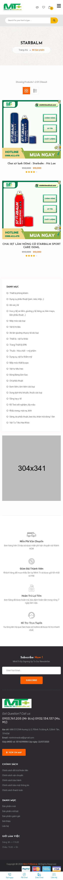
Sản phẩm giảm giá (11, 816)
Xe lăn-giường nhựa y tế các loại (24, 333)
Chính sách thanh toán (12, 790)
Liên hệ (5, 826)
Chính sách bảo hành (11, 780)
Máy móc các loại (17, 321)
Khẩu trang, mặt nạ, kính (21, 410)
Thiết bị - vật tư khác (19, 339)
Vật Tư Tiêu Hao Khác (19, 422)
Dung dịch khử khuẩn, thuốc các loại (26, 393)
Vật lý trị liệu (15, 327)
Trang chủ (23, 50)
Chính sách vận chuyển (12, 775)
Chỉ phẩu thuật (16, 381)
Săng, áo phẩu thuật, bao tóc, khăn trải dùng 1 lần (32, 416)
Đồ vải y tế (14, 305)
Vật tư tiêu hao (16, 369)
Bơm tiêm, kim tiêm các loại (22, 387)
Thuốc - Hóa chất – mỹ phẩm (23, 351)
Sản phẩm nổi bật (10, 811)
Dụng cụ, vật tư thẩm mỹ (21, 357)
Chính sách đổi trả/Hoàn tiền (15, 770)
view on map (15, 753)
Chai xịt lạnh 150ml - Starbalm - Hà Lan (32, 163)
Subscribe (31, 680)
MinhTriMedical (30, 864)
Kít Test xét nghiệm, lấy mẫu (22, 405)
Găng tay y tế (15, 399)
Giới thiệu (6, 821)
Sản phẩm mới (9, 806)
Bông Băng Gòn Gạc (19, 375)
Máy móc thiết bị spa (19, 363)
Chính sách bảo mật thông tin (15, 785)
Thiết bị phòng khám (19, 293)
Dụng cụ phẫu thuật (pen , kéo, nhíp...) (27, 299)
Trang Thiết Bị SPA (18, 345)
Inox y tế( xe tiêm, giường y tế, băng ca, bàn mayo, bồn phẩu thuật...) (32, 313)
